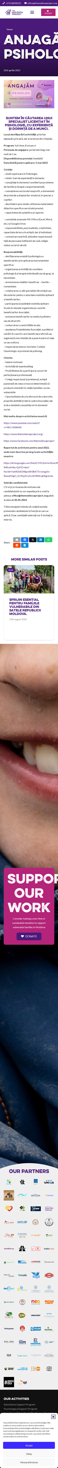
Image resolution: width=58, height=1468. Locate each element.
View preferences (29, 1462)
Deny (29, 1453)
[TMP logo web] (14, 12)
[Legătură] (29, 609)
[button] (53, 1416)
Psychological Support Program (20, 1408)
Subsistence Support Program (19, 1404)
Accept (29, 1445)
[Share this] (24, 539)
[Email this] (17, 539)
